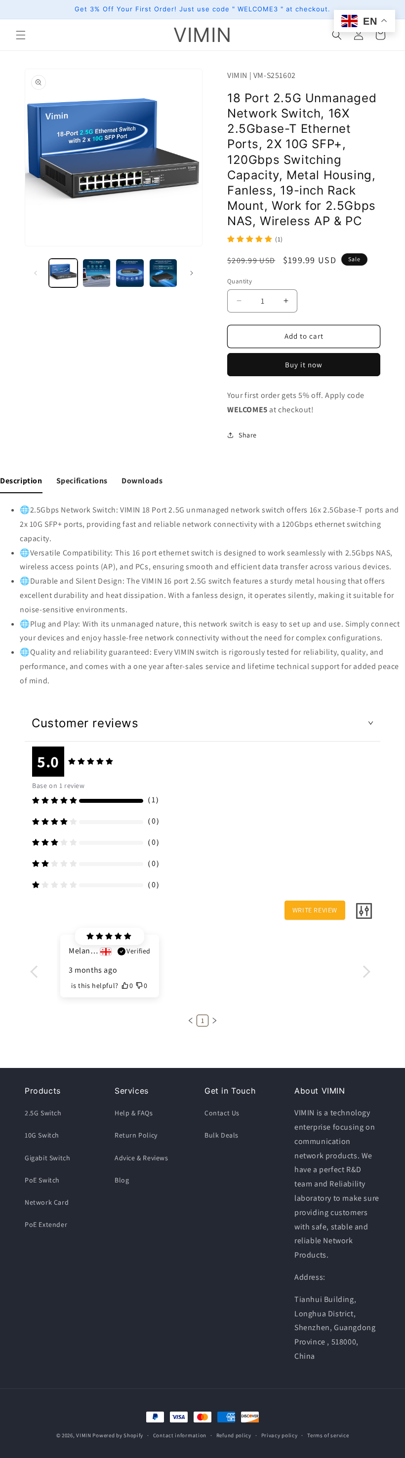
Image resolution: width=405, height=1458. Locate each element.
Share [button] (248, 435)
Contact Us (222, 1112)
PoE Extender (46, 1224)
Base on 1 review (58, 785)
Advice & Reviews (141, 1157)
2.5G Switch (43, 1112)
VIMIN (83, 1435)
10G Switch (42, 1135)
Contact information (179, 1435)
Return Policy (136, 1135)
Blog (122, 1180)
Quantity (239, 281)
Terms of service (328, 1435)
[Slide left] (35, 273)
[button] (21, 35)
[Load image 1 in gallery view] (63, 273)
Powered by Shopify (117, 1435)
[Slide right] (191, 273)
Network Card (47, 1202)
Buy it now (304, 364)
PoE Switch (42, 1180)
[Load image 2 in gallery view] (96, 273)
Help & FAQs (134, 1112)
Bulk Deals (221, 1135)
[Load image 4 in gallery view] (163, 273)
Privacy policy (279, 1435)
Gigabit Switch (47, 1157)
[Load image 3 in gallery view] (130, 273)
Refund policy (233, 1435)
